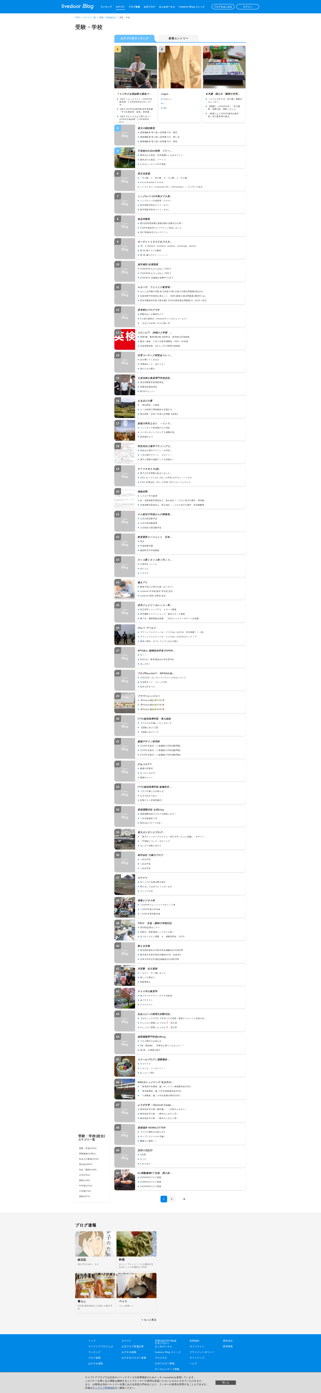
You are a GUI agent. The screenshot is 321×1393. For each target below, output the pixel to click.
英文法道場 (144, 173)
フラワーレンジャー (149, 696)
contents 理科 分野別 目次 (153, 596)
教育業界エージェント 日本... (155, 537)
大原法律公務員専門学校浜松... (155, 378)
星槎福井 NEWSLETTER (152, 1127)
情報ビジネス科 (146, 900)
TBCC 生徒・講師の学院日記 (155, 923)
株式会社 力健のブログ (150, 855)
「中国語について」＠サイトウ (155, 841)
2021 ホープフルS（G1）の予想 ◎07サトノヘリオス (166, 478)
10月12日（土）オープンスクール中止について (163, 677)
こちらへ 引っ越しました (153, 973)
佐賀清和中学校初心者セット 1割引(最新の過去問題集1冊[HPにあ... (173, 296)
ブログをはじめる (223, 7)
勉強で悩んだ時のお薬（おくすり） (157, 587)
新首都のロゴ (146, 437)
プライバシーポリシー (202, 1352)
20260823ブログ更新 (150, 1177)
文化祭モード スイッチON (153, 682)
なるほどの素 (145, 400)
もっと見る (150, 1320)
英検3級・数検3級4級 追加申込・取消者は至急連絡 (166, 337)
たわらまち (145, 1164)
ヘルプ (193, 1363)
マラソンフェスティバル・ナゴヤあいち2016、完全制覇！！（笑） (172, 632)
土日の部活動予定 (148, 518)
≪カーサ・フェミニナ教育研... (155, 287)
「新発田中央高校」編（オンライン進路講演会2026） (166, 1086)
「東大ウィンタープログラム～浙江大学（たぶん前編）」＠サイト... (173, 836)
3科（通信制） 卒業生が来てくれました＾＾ (162, 1045)
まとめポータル (167, 7)
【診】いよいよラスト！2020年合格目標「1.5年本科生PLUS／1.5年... (135, 102)
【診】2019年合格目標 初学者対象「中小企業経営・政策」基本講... (136, 110)
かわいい (168, 99)
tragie (165, 94)
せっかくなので (147, 773)
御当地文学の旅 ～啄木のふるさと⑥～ (159, 1118)
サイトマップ (197, 1358)
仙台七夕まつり (147, 686)
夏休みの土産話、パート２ (153, 160)
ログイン (247, 7)
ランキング (106, 7)
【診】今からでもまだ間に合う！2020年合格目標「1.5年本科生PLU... (135, 119)
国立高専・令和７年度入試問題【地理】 (159, 414)
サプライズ (145, 1064)
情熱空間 (142, 491)
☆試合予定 (145, 859)
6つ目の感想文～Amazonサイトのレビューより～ (164, 319)
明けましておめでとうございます (156, 886)
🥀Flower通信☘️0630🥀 (152, 709)
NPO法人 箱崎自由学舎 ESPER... (156, 650)
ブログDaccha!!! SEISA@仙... (156, 673)
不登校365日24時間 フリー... (155, 150)
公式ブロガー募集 (165, 1363)
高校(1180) (84, 1180)
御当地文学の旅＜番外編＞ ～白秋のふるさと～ (163, 1109)
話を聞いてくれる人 (149, 359)
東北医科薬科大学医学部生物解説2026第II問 (161, 950)
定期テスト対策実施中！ (152, 800)
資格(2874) (84, 1196)
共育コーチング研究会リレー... (155, 355)
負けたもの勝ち (147, 368)
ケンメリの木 (146, 891)
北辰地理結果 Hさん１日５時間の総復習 (160, 346)
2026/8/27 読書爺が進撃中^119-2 (156, 278)
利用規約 (194, 1341)
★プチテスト (146, 1000)
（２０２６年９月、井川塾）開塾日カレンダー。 (225, 100)
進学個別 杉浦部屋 (148, 264)
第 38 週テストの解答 (150, 250)
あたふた (144, 568)
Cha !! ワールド (147, 628)
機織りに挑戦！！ (148, 1141)
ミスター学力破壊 (148, 496)
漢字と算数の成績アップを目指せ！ (157, 459)
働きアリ (142, 582)
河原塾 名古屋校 (147, 968)
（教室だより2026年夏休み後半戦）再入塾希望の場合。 (223, 115)
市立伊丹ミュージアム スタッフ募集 (158, 609)
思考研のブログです (149, 309)
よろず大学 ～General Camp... (155, 1105)
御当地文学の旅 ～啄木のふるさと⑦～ (159, 1114)
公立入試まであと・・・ (152, 796)
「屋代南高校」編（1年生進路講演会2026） (161, 1091)
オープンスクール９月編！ (153, 1136)
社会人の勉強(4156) (89, 1159)
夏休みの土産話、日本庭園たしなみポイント (161, 155)
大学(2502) (84, 1175)
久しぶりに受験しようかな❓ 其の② (158, 1027)
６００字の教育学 (147, 991)
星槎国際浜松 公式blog (151, 809)
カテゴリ (120, 7)
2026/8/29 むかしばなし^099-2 (155, 269)
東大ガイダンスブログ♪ (151, 832)
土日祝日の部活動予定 (151, 527)
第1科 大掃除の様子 (150, 1050)
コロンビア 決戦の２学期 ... (155, 332)
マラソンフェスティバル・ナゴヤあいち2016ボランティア (168, 637)
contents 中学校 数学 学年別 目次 (156, 591)
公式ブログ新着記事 (133, 1346)
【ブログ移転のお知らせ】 (153, 1132)
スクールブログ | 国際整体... (154, 1059)
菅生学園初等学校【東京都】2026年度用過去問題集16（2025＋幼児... (174, 300)
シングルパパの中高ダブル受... (155, 196)
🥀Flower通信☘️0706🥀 (152, 705)
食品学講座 (144, 219)
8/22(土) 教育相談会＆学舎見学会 (157, 659)
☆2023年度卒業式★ (150, 914)
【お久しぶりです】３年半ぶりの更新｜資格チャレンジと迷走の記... (173, 1018)
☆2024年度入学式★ (150, 909)
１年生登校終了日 (148, 818)
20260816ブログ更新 (150, 1182)
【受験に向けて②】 (149, 727)
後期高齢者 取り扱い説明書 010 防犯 (158, 141)
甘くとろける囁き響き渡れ (153, 882)
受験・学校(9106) (88, 1148)
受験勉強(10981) (87, 1153)
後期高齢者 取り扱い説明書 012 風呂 (160, 132)
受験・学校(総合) (107, 17)
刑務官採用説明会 (148, 387)
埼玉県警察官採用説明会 (152, 382)
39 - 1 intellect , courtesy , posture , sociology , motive (168, 246)
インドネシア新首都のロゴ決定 (155, 428)
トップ (92, 1341)
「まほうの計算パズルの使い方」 (156, 323)
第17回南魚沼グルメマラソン (154, 232)
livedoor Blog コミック (192, 7)
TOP (77, 17)
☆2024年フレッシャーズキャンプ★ (157, 905)
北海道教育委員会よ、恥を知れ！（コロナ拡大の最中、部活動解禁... (173, 505)
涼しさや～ (145, 664)
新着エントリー (178, 38)
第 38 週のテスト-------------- (154, 255)
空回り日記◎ (145, 1150)
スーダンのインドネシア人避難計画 (157, 432)
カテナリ (142, 877)
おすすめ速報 (95, 1363)
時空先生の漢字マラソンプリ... (155, 446)
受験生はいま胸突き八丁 (152, 314)
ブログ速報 (134, 7)
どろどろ (144, 573)
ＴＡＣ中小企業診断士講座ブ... (134, 94)
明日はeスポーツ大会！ (151, 823)
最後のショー (146, 777)
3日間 (143, 1154)
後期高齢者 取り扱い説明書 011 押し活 (160, 137)
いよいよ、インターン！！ (153, 1068)
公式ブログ (149, 7)
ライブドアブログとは (100, 1346)
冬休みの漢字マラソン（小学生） (156, 450)
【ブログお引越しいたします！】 (156, 723)
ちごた (143, 1159)
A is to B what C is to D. (152, 182)
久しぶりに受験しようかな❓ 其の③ (158, 1023)
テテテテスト (146, 1004)
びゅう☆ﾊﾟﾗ (144, 764)
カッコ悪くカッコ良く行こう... (155, 559)
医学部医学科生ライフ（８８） (155, 209)
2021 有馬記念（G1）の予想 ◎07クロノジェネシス (165, 482)
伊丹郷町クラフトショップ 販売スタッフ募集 (162, 614)
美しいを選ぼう (147, 977)
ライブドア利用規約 (103, 1387)
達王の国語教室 (146, 128)
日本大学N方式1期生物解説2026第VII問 (159, 959)
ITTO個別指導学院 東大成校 (154, 718)
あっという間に (147, 1073)
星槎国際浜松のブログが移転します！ (158, 814)
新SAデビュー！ (148, 391)
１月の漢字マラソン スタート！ (156, 455)
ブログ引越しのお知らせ (152, 791)
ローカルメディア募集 (167, 1369)
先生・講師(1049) (88, 1170)
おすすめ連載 (129, 1352)
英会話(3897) (85, 1164)
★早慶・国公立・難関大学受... (222, 94)
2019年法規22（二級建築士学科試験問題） (161, 755)
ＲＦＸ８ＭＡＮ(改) (148, 469)
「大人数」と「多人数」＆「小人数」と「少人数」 (164, 178)
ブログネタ (161, 1358)
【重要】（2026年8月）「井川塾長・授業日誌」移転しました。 (224, 107)
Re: (165, 108)
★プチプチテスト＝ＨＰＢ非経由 (156, 995)
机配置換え (145, 982)
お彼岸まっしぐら (148, 564)
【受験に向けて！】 (149, 732)
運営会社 (228, 1341)
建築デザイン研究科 (149, 741)
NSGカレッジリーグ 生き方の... (155, 1082)
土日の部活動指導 (148, 523)
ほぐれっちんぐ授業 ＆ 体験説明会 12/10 (162, 936)
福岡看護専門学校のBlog (152, 1036)
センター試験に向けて (151, 845)
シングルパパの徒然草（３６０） (156, 200)
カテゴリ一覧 (89, 17)
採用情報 (228, 1346)
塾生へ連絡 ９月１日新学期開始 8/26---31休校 (164, 341)
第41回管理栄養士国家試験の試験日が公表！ (161, 223)
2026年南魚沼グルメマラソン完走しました (161, 228)
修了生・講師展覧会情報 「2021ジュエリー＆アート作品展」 (170, 618)
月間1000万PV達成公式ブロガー (165, 1342)
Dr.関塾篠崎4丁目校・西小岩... (155, 1173)
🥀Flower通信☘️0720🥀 (152, 700)
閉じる (225, 1382)
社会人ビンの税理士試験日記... (155, 1014)
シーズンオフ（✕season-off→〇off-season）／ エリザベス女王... (172, 187)
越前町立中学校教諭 (149, 550)
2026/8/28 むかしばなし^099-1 (155, 273)
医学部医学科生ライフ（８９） (155, 205)
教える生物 (144, 946)
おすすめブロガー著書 (134, 1358)
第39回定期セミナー (150, 927)
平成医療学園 (146, 546)
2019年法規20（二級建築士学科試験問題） (161, 746)
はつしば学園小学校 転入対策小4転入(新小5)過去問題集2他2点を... (172, 291)
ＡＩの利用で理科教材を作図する (156, 409)
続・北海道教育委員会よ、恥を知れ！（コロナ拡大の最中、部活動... (173, 500)
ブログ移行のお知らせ (151, 1041)
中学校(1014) (85, 1186)
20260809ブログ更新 (150, 1186)
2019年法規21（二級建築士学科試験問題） (161, 750)
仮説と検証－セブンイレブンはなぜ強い (159, 641)
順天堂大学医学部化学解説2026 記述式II (160, 955)
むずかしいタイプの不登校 (153, 164)
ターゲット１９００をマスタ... (155, 241)
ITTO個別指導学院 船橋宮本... (155, 787)
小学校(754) (85, 1191)
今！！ (143, 655)
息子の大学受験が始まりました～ (156, 473)
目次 (142, 541)
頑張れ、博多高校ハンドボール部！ (157, 932)
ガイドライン (197, 1346)
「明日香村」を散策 (149, 405)
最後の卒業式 (146, 768)
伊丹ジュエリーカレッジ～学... (155, 605)
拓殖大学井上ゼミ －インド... (155, 423)
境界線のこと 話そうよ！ (153, 364)
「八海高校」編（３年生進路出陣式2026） (161, 1095)
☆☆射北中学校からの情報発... (155, 514)
